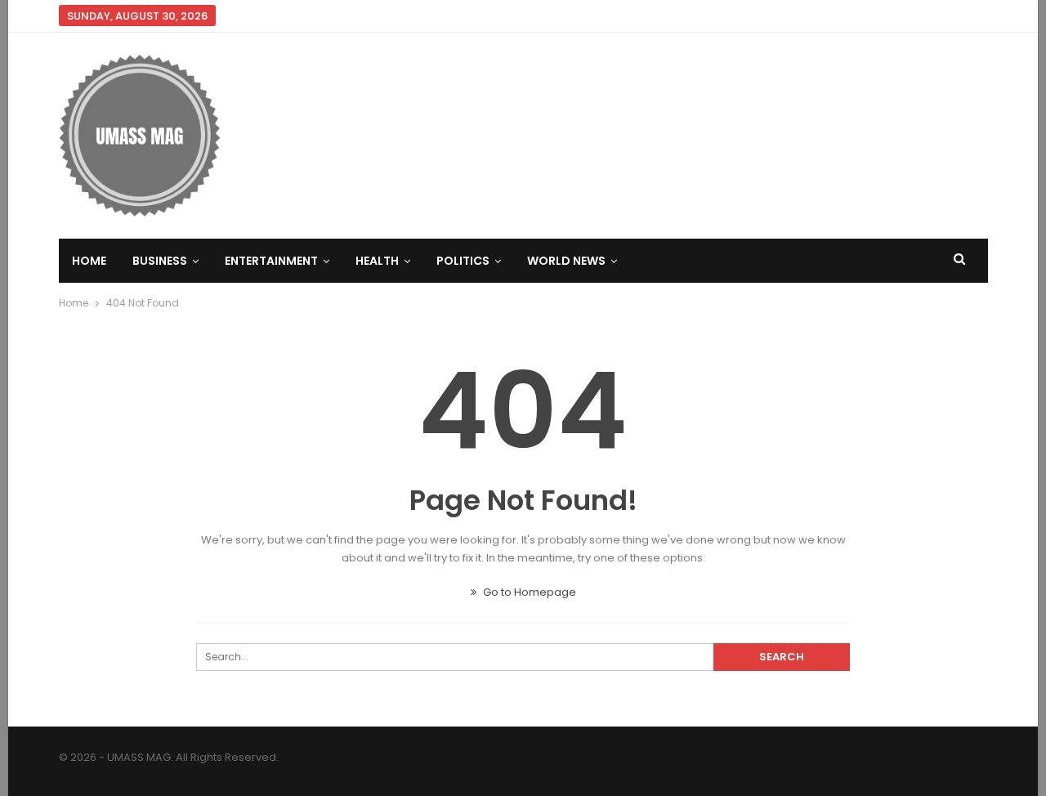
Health (377, 261)
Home (89, 261)
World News (566, 261)
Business (159, 261)
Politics (462, 261)
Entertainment (271, 261)
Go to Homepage (528, 592)
